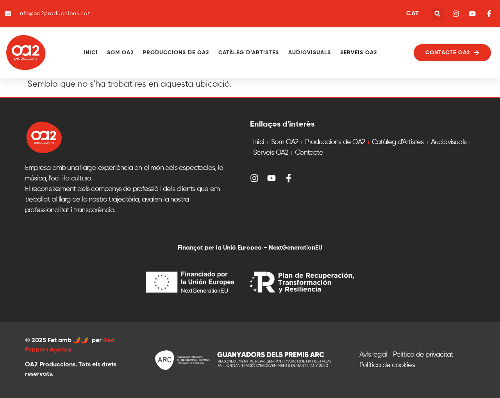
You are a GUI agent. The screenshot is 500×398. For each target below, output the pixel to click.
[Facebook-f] (288, 178)
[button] (438, 14)
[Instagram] (254, 178)
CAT (412, 14)
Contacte (309, 152)
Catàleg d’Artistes (248, 52)
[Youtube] (271, 178)
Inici (91, 52)
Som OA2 (120, 52)
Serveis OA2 (358, 52)
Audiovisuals (309, 52)
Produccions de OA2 (176, 52)
